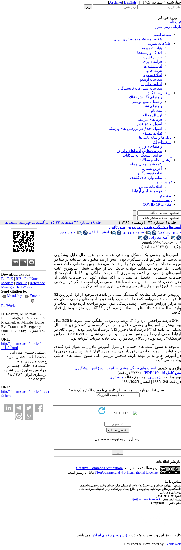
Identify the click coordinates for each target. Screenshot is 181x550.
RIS (19, 279)
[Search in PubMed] (148, 234)
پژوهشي (154, 377)
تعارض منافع (152, 133)
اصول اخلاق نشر (149, 124)
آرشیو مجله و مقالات (155, 160)
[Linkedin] (8, 408)
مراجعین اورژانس (104, 368)
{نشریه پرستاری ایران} (109, 535)
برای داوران (162, 142)
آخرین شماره (152, 169)
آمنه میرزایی (159, 237)
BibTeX (7, 279)
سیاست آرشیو (151, 79)
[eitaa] (19, 416)
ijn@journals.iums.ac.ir (146, 499)
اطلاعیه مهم (152, 75)
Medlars (7, 283)
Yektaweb (173, 544)
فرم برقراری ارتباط (146, 191)
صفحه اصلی (162, 35)
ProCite (21, 283)
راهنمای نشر (152, 106)
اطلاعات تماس (150, 187)
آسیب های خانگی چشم (138, 368)
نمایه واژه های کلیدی (146, 178)
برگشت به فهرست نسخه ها (26, 222)
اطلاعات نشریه (160, 44)
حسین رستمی (170, 232)
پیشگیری (81, 368)
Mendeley (14, 296)
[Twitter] (29, 408)
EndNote (31, 279)
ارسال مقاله (152, 115)
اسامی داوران (151, 84)
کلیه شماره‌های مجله (146, 164)
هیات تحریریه (152, 48)
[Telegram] (19, 408)
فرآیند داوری (152, 61)
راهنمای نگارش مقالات (144, 97)
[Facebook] (39, 408)
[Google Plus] (29, 416)
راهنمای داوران (150, 146)
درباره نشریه (152, 57)
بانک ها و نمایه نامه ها (155, 137)
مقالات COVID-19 (157, 204)
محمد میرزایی (133, 232)
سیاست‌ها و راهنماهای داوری (139, 151)
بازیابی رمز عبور (168, 26)
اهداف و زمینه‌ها (149, 53)
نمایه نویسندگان (150, 173)
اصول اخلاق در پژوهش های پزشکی (134, 128)
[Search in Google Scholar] (154, 234)
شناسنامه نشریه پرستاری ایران (138, 39)
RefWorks (24, 287)
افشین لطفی (99, 232)
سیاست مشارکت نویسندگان (140, 88)
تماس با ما (163, 182)
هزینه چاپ (154, 70)
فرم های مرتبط (150, 120)
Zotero (35, 296)
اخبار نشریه (153, 66)
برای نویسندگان (160, 93)
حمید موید (67, 232)
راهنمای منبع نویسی (146, 102)
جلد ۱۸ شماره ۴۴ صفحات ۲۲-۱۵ (75, 222)
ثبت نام (175, 22)
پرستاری (116, 377)
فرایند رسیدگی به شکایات (142, 155)
